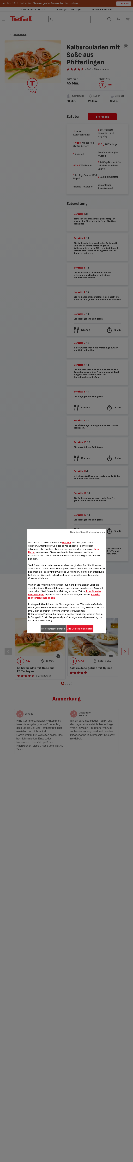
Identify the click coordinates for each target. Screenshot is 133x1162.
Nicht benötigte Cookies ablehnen (87, 532)
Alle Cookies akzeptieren (80, 628)
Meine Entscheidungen (53, 628)
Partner (66, 542)
